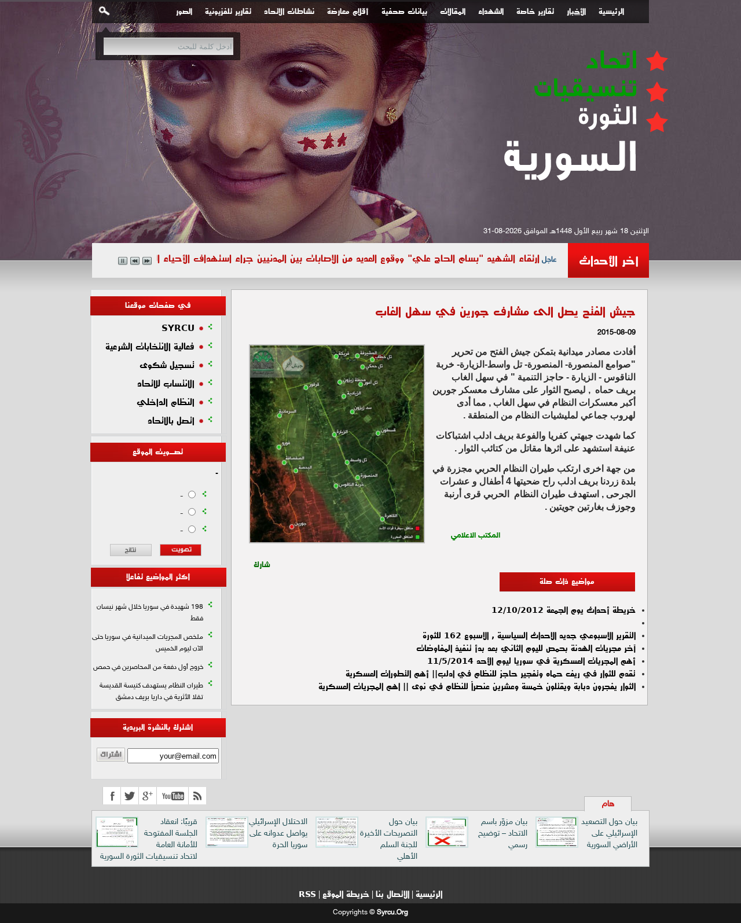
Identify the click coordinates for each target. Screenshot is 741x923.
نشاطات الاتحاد (289, 11)
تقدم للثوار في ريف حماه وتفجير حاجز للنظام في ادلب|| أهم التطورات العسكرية (491, 673)
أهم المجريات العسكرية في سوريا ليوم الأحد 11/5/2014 (531, 660)
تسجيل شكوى (167, 365)
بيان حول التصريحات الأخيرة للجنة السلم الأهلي (388, 839)
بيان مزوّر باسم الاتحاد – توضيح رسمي (502, 833)
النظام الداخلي (166, 402)
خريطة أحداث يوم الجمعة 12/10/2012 (563, 610)
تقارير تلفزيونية (228, 11)
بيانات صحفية (404, 11)
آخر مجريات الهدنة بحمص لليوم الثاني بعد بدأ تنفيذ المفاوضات (526, 648)
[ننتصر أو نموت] (584, 201)
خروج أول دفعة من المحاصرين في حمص (148, 667)
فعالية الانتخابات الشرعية (150, 346)
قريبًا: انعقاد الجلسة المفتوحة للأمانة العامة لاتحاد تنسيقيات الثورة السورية (148, 839)
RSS (307, 894)
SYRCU (178, 328)
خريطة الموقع (345, 894)
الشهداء (491, 11)
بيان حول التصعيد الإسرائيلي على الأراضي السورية (609, 833)
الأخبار (576, 11)
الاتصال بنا (392, 894)
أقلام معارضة (348, 11)
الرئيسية (611, 11)
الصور (184, 11)
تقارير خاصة (535, 11)
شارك (262, 562)
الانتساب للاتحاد (166, 383)
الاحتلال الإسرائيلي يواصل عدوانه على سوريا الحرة (278, 833)
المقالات (452, 11)
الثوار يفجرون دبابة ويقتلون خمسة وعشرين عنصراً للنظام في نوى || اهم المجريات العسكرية (477, 686)
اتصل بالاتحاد (171, 420)
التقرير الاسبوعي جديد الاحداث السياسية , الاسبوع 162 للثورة (529, 635)
